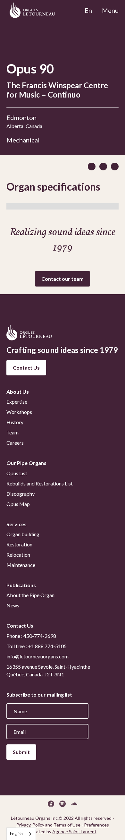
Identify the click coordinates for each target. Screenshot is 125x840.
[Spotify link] (62, 804)
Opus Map (18, 504)
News (12, 605)
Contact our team (62, 279)
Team (12, 432)
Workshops (19, 412)
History (14, 422)
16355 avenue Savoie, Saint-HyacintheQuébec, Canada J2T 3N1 (48, 670)
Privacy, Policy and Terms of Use (48, 824)
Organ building (22, 534)
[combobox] (21, 833)
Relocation (18, 555)
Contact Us (26, 367)
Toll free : (36, 646)
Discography (20, 494)
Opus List (16, 473)
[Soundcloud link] (74, 804)
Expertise (16, 402)
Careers (15, 443)
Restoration (19, 544)
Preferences (96, 824)
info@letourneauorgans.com (37, 656)
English (16, 833)
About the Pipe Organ (30, 595)
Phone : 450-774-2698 (31, 636)
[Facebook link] (51, 804)
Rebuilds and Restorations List (39, 483)
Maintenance (20, 565)
